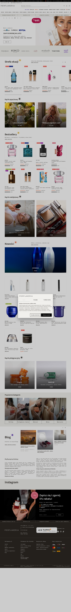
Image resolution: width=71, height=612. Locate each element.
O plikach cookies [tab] (47, 299)
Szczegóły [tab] (36, 299)
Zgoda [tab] (24, 299)
